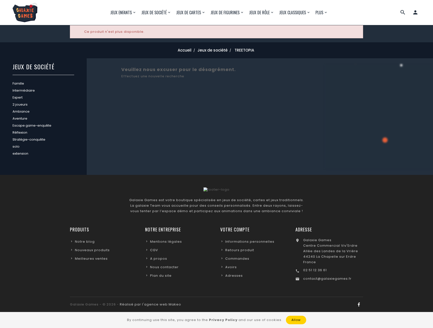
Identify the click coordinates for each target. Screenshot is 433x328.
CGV (154, 250)
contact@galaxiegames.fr (327, 278)
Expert (18, 97)
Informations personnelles (249, 241)
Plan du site (161, 275)
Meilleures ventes (91, 258)
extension (20, 153)
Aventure (20, 118)
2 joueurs (20, 104)
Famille (18, 83)
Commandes (237, 258)
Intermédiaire (24, 90)
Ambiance (21, 111)
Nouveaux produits (92, 250)
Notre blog (85, 241)
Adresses (234, 275)
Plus (319, 13)
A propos (158, 258)
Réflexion (20, 132)
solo (16, 146)
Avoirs (231, 267)
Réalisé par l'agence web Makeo (150, 304)
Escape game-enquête (32, 125)
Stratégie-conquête (29, 139)
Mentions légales (166, 241)
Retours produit (239, 250)
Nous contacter (164, 267)
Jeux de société (33, 67)
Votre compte (235, 229)
